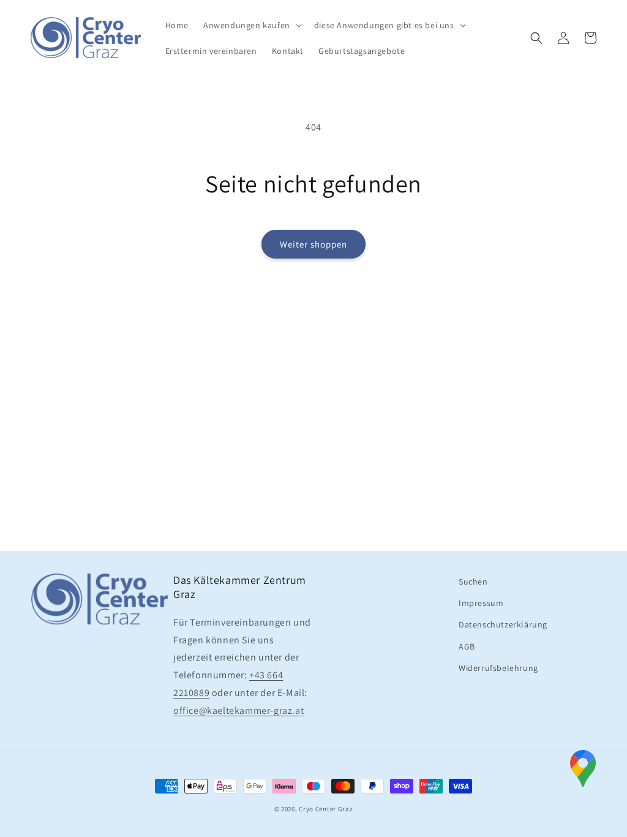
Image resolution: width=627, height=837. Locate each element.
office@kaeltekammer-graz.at (238, 710)
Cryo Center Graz (326, 809)
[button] (251, 25)
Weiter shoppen (313, 244)
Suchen (473, 581)
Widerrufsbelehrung (498, 667)
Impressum (481, 602)
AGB (467, 646)
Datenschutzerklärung (503, 624)
